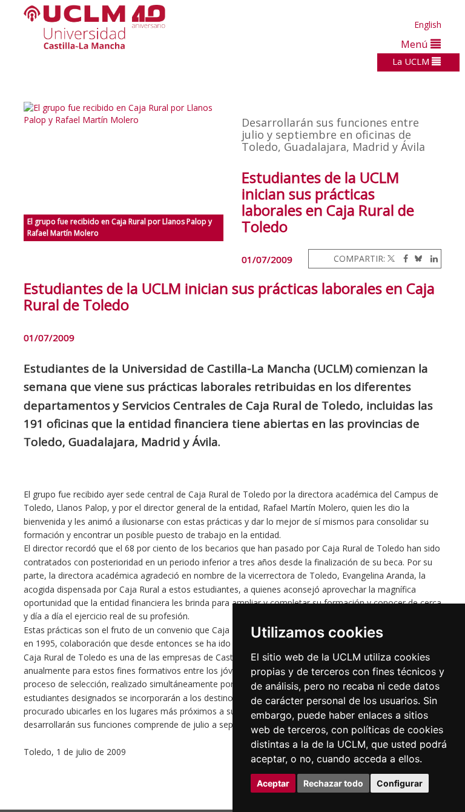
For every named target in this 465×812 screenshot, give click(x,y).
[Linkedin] (431, 258)
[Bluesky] (416, 258)
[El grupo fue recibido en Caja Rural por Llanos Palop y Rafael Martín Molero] (123, 158)
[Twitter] (391, 258)
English (427, 24)
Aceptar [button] (273, 783)
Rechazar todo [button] (333, 783)
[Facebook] (402, 258)
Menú (415, 44)
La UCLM (412, 61)
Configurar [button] (400, 783)
